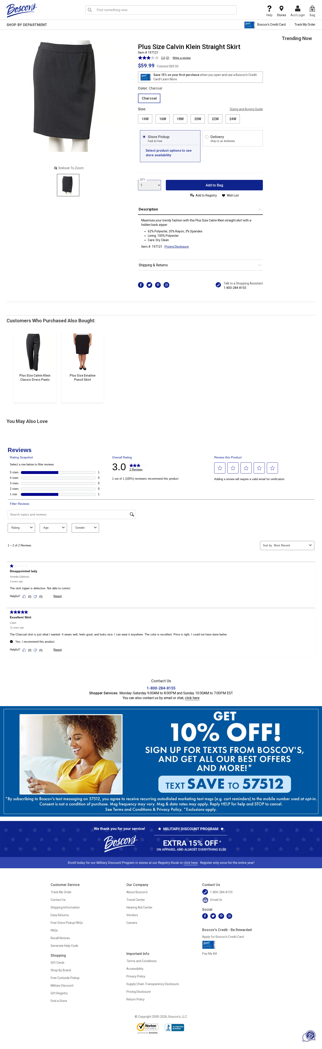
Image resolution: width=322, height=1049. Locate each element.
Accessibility (134, 968)
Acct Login (297, 15)
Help (269, 15)
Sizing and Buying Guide (246, 109)
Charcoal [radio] (149, 98)
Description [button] (148, 209)
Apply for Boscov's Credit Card (223, 936)
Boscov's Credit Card (271, 24)
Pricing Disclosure (138, 991)
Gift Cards (57, 962)
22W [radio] (215, 119)
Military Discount (62, 985)
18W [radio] (180, 119)
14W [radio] (145, 119)
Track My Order (304, 24)
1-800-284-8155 (235, 287)
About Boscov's (137, 892)
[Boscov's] (22, 10)
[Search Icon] (89, 9)
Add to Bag (214, 185)
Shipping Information (65, 907)
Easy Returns (60, 915)
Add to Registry (206, 195)
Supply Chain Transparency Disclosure (152, 984)
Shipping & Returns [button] (153, 265)
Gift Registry (59, 993)
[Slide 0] (68, 185)
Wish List (233, 195)
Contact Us (58, 900)
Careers (131, 922)
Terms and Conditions (141, 961)
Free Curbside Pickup (65, 978)
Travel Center (135, 900)
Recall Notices (60, 938)
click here (192, 698)
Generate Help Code (64, 945)
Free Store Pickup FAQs (67, 922)
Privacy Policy (135, 976)
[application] (309, 1036)
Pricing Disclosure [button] (177, 246)
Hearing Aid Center (139, 907)
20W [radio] (197, 119)
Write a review (182, 58)
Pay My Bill (209, 953)
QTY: (143, 179)
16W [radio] (162, 119)
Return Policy (135, 999)
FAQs (54, 930)
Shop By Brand (61, 970)
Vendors (132, 915)
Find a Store (59, 1001)
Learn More (169, 79)
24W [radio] (232, 119)
